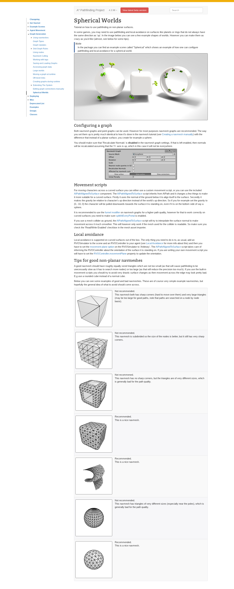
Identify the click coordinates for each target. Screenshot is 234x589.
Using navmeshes (41, 38)
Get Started (35, 23)
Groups (33, 111)
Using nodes (38, 52)
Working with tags (40, 60)
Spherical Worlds (40, 92)
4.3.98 (112, 10)
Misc (32, 100)
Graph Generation (38, 34)
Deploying (34, 96)
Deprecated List (37, 103)
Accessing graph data (42, 67)
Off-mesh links (39, 78)
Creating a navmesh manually (177, 134)
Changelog (34, 19)
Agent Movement (37, 30)
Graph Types (38, 41)
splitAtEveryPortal (125, 215)
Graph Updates (39, 45)
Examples (34, 107)
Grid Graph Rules (40, 49)
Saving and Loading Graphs (45, 63)
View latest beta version (134, 10)
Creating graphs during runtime (46, 81)
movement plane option (102, 246)
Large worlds (38, 70)
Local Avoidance (154, 243)
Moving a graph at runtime (44, 74)
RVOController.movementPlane (110, 253)
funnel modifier (112, 212)
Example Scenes (37, 27)
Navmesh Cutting (40, 56)
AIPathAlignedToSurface (86, 193)
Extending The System (42, 85)
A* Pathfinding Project (90, 10)
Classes (33, 114)
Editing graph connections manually (48, 89)
